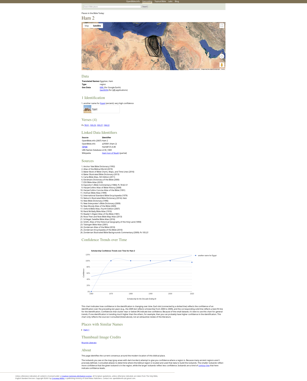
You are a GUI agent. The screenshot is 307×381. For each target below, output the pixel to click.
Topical (160, 1)
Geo (147, 1)
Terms (223, 69)
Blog (177, 1)
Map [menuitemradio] (87, 25)
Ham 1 (86, 330)
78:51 (86, 125)
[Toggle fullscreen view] (221, 25)
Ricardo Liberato (89, 342)
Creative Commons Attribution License (77, 376)
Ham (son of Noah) (110, 153)
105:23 (93, 125)
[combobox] (112, 6)
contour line (204, 365)
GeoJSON (104, 90)
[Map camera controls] (221, 56)
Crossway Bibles (58, 378)
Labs (170, 1)
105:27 (100, 125)
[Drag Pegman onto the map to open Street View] (221, 64)
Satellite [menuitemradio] (97, 25)
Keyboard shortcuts (194, 69)
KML (102, 87)
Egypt (102, 103)
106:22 (106, 125)
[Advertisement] (282, 22)
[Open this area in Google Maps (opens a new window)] (86, 68)
